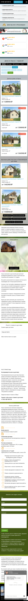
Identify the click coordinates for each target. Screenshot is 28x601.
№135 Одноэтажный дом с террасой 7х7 (11, 96)
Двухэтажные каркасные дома (18, 215)
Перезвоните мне (18, 1)
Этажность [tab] (16, 64)
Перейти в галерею (14, 268)
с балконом (15, 67)
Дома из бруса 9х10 (7, 215)
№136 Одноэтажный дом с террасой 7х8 (11, 122)
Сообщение (3, 512)
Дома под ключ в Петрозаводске (16, 25)
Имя (2, 497)
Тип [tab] (4, 64)
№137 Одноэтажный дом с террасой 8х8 (11, 147)
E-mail (2, 507)
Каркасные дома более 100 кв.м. (19, 218)
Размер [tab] (10, 64)
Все (23, 64)
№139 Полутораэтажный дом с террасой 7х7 (13, 179)
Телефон (3, 502)
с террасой (10, 72)
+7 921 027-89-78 (6, 2)
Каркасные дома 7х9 (7, 218)
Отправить (4, 530)
